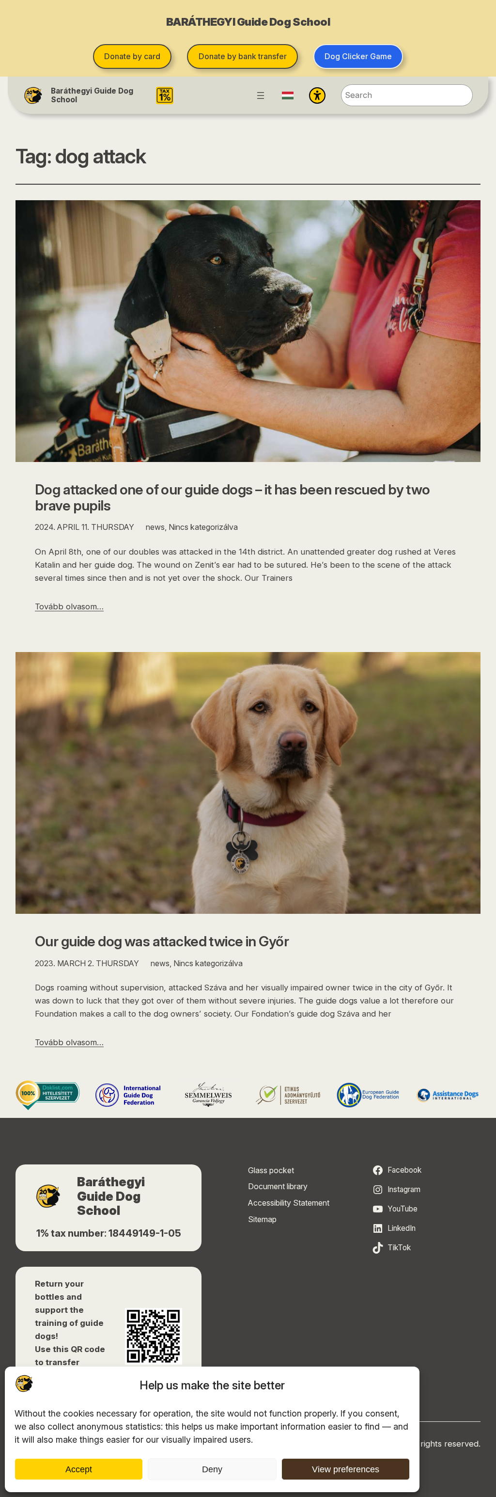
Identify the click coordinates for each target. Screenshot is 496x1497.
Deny (212, 1469)
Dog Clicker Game (358, 56)
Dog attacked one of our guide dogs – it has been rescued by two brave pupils (232, 497)
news (155, 527)
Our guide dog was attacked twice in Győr (162, 941)
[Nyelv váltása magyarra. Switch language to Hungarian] (288, 95)
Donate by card (132, 56)
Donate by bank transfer (243, 56)
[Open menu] (260, 95)
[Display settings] (317, 95)
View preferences (345, 1469)
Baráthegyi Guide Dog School (92, 95)
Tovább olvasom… (69, 606)
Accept (78, 1469)
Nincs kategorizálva (203, 527)
